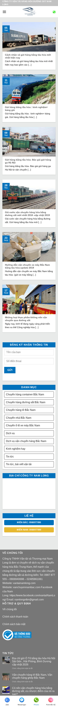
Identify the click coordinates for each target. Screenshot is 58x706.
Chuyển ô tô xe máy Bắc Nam (23, 425)
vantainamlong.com (24, 583)
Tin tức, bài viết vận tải (19, 464)
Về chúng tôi (9, 609)
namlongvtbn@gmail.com (29, 599)
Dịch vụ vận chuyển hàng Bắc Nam (26, 441)
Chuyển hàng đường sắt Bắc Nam (25, 402)
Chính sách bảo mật (13, 624)
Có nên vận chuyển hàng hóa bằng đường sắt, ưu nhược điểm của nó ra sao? (33, 691)
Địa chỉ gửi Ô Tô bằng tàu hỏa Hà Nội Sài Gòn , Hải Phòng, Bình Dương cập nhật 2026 (33, 661)
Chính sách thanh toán (15, 616)
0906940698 (17, 579)
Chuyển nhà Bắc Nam (18, 417)
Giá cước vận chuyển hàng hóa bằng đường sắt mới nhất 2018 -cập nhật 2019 (27, 213)
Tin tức (10, 456)
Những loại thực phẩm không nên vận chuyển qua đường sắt (26, 319)
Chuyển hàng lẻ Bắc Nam (20, 410)
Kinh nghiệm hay (15, 448)
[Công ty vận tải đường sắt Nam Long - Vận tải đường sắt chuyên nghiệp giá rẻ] (29, 11)
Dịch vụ (10, 433)
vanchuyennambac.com (26, 587)
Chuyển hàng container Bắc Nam (25, 394)
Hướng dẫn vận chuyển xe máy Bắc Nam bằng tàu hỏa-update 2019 (27, 266)
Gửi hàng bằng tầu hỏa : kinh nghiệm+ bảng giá (26, 108)
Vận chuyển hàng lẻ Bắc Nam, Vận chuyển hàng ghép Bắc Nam (32, 676)
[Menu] (4, 12)
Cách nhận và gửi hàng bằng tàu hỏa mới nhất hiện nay (28, 56)
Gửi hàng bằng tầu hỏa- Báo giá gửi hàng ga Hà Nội (28, 161)
